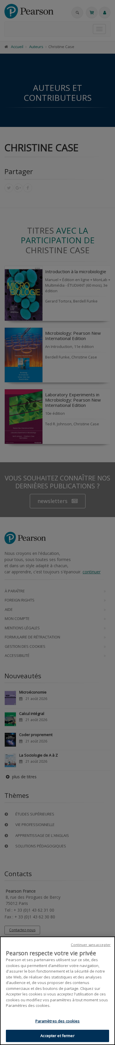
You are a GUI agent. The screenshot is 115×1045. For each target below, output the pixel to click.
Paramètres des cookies (57, 1021)
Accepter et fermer (57, 1035)
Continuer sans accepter (91, 944)
